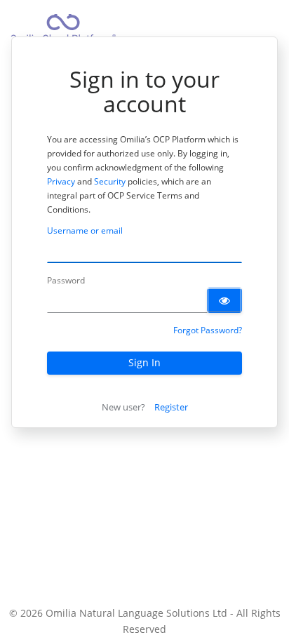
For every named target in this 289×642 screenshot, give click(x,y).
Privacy (61, 181)
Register (171, 407)
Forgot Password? (207, 330)
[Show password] (224, 300)
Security (110, 181)
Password (66, 280)
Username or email (85, 230)
